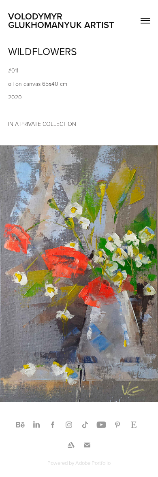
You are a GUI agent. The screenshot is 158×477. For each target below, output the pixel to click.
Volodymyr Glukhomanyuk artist (61, 20)
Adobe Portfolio (93, 462)
